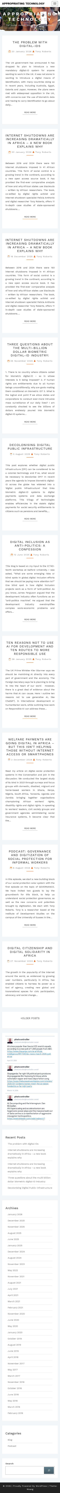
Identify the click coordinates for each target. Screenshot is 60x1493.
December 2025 (16, 1220)
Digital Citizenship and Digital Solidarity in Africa (30, 951)
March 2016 (14, 1407)
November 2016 (16, 1382)
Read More (30, 112)
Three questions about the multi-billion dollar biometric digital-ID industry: (30, 350)
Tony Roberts (43, 51)
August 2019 (14, 1344)
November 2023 (16, 1264)
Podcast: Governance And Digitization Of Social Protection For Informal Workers (30, 857)
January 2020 (15, 1332)
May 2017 (13, 1369)
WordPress (41, 1486)
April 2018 (13, 1357)
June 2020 (13, 1320)
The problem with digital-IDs (30, 44)
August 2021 (14, 1282)
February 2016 (15, 1413)
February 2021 (15, 1307)
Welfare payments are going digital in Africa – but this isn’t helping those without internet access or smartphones (30, 747)
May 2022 (13, 1270)
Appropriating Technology (23, 3)
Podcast (12, 1446)
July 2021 (13, 1289)
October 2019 (15, 1338)
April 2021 (13, 1295)
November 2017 (16, 1363)
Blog (10, 1439)
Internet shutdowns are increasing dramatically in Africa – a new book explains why (30, 141)
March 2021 (14, 1301)
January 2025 (15, 1245)
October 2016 (15, 1388)
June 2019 (13, 1351)
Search (9, 1463)
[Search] (49, 1470)
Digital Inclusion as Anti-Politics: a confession (30, 545)
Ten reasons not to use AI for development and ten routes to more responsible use (30, 648)
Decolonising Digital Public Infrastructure (30, 446)
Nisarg (30, 1489)
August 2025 (14, 1233)
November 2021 (16, 1276)
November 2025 (16, 1226)
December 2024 (16, 1251)
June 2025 (13, 1239)
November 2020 (16, 1313)
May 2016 (13, 1400)
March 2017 (14, 1376)
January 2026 (15, 1214)
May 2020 (13, 1326)
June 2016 (13, 1394)
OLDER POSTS (30, 1018)
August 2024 (14, 1257)
